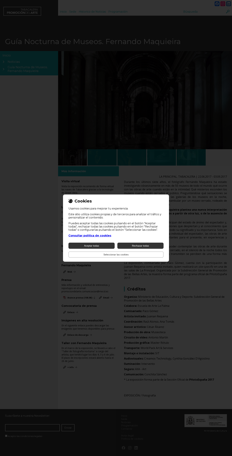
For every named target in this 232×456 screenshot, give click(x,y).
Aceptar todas (91, 245)
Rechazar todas (140, 245)
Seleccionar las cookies (116, 254)
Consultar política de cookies (89, 235)
